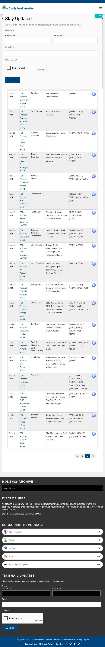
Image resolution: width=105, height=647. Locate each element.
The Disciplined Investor (41, 640)
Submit (10, 627)
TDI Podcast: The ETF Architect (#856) (23, 291)
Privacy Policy (46, 644)
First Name (7, 589)
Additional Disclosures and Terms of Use (22, 514)
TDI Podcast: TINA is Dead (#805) (23, 439)
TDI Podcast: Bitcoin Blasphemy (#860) (24, 218)
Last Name (57, 589)
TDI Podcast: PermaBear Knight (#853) (24, 330)
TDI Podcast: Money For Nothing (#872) (24, 100)
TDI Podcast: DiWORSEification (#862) (24, 182)
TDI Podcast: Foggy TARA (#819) (23, 421)
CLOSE (98, 16)
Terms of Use (31, 644)
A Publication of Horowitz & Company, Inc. (72, 640)
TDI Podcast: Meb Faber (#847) (23, 363)
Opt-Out (59, 644)
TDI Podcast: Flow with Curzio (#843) (24, 382)
